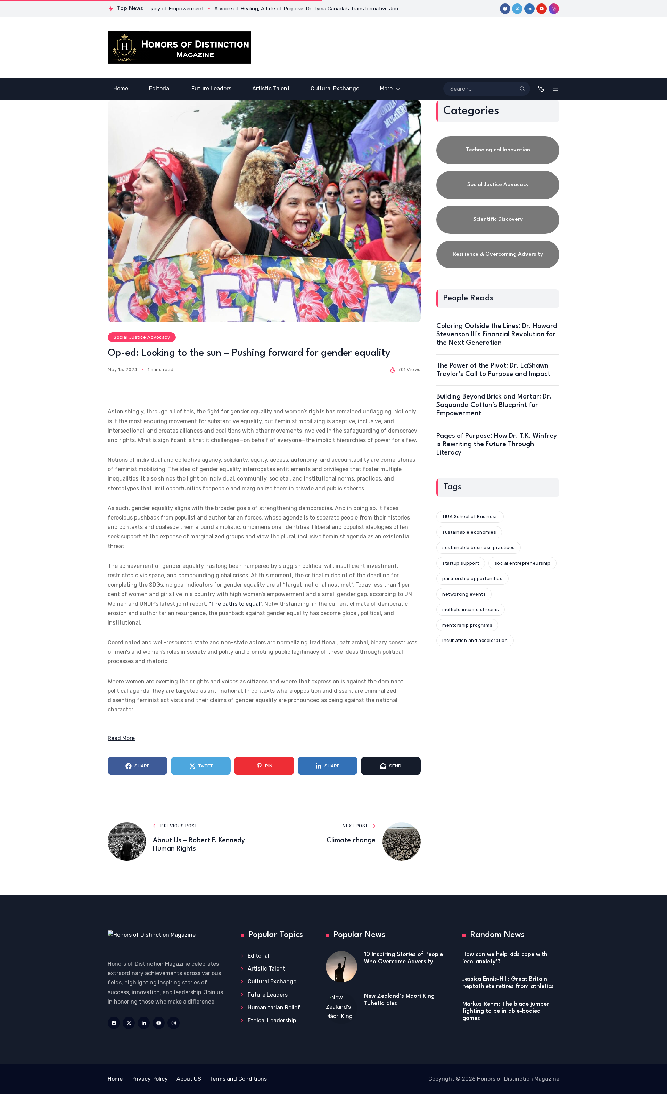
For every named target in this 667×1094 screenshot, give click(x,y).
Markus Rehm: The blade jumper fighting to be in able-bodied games (505, 1011)
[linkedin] (529, 8)
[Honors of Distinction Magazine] (179, 47)
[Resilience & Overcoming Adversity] (497, 254)
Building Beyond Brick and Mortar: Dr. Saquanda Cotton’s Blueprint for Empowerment (494, 405)
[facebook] (505, 8)
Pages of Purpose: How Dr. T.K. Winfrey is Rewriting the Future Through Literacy (496, 444)
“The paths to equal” (235, 604)
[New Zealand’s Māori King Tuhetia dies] (341, 1008)
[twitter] (517, 8)
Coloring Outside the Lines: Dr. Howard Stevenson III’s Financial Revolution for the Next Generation (496, 334)
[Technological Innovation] (497, 150)
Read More (121, 738)
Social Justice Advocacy (142, 337)
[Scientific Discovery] (497, 220)
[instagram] (554, 8)
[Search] (522, 88)
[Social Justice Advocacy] (497, 185)
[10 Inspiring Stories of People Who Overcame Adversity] (341, 966)
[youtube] (541, 8)
